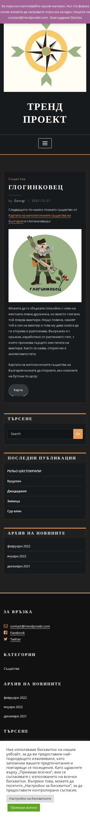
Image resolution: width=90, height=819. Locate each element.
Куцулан (14, 481)
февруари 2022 (18, 546)
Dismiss (76, 17)
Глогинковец (36, 187)
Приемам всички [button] (23, 807)
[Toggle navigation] (45, 143)
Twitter (15, 639)
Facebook (17, 632)
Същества (17, 179)
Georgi (16, 201)
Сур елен (14, 511)
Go (78, 433)
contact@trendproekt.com (30, 626)
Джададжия (16, 491)
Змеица (13, 501)
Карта (18, 390)
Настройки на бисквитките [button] (30, 798)
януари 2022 (16, 556)
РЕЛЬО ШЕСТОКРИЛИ (24, 471)
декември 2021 (18, 566)
